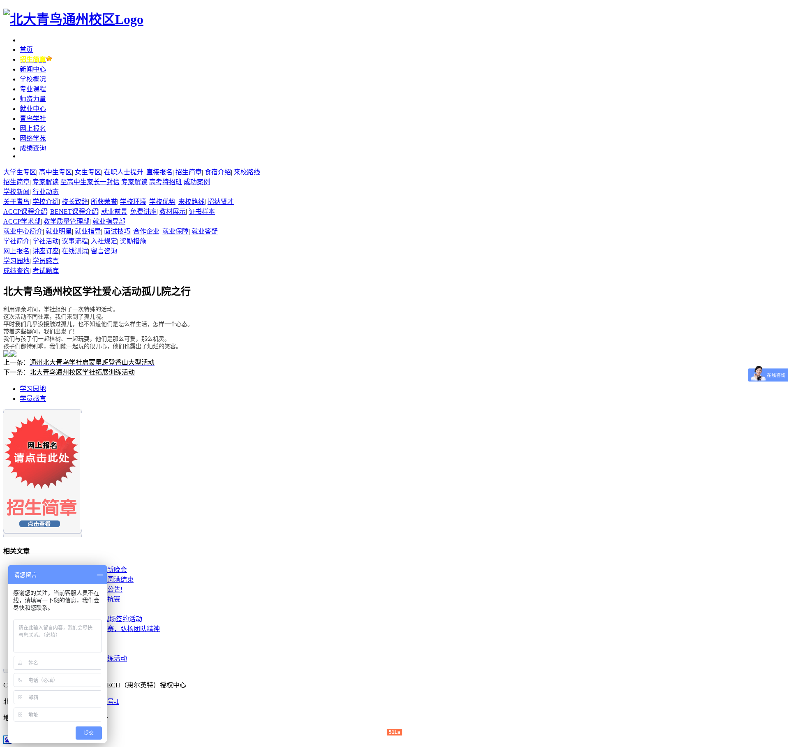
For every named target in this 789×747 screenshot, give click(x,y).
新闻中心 (33, 69)
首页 (26, 49)
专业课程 (33, 89)
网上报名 (33, 128)
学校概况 (33, 79)
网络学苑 (33, 138)
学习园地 (33, 388)
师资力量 (33, 98)
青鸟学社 (33, 118)
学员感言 (33, 398)
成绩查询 (33, 148)
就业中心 (33, 108)
